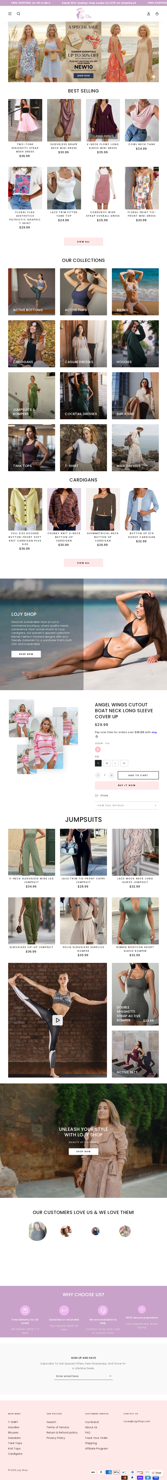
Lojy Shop (22, 1465)
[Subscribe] (111, 1371)
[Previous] (32, 1231)
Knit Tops (14, 1444)
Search (51, 1417)
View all (83, 241)
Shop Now (26, 654)
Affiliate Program (96, 1444)
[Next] (135, 1231)
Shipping (91, 1438)
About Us (91, 1423)
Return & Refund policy (62, 1428)
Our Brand (92, 1417)
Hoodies (13, 1423)
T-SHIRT (13, 1417)
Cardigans (15, 1449)
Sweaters (14, 1433)
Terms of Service (58, 1423)
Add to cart (138, 775)
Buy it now (127, 785)
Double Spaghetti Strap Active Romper (128, 1014)
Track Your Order (96, 1433)
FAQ (87, 1428)
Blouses (13, 1428)
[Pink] (98, 749)
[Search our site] (18, 13)
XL (124, 763)
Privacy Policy (56, 1433)
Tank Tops (15, 1438)
